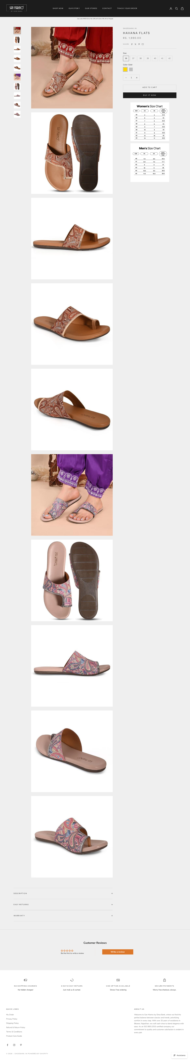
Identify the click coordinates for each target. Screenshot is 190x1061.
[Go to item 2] (17, 39)
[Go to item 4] (17, 58)
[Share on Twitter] (135, 44)
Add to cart (149, 87)
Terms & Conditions (14, 1031)
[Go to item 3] (17, 49)
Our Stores (91, 8)
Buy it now (149, 95)
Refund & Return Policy (15, 1027)
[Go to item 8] (17, 95)
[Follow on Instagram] (14, 1045)
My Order (10, 1014)
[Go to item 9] (17, 105)
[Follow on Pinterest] (21, 1045)
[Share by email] (143, 44)
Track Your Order (127, 8)
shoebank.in (130, 28)
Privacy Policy (11, 1019)
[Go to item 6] (17, 77)
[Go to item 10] (17, 114)
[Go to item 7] (17, 86)
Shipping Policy (12, 1023)
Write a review (118, 951)
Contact (107, 8)
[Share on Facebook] (132, 44)
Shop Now (58, 8)
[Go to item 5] (17, 67)
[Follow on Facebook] (7, 1045)
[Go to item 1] (17, 30)
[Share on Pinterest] (139, 44)
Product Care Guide (14, 1036)
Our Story (74, 8)
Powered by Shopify (38, 1054)
